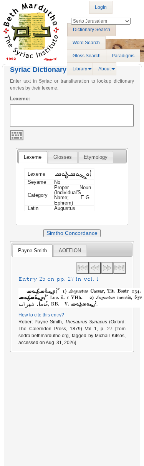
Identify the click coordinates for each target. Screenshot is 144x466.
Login (101, 7)
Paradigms (123, 55)
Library (80, 69)
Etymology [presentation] (96, 157)
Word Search (86, 42)
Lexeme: (20, 99)
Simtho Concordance (72, 233)
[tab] (32, 157)
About (104, 69)
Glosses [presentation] (62, 157)
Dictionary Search (91, 29)
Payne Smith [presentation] (32, 250)
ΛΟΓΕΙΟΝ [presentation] (70, 250)
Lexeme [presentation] (32, 157)
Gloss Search (87, 55)
